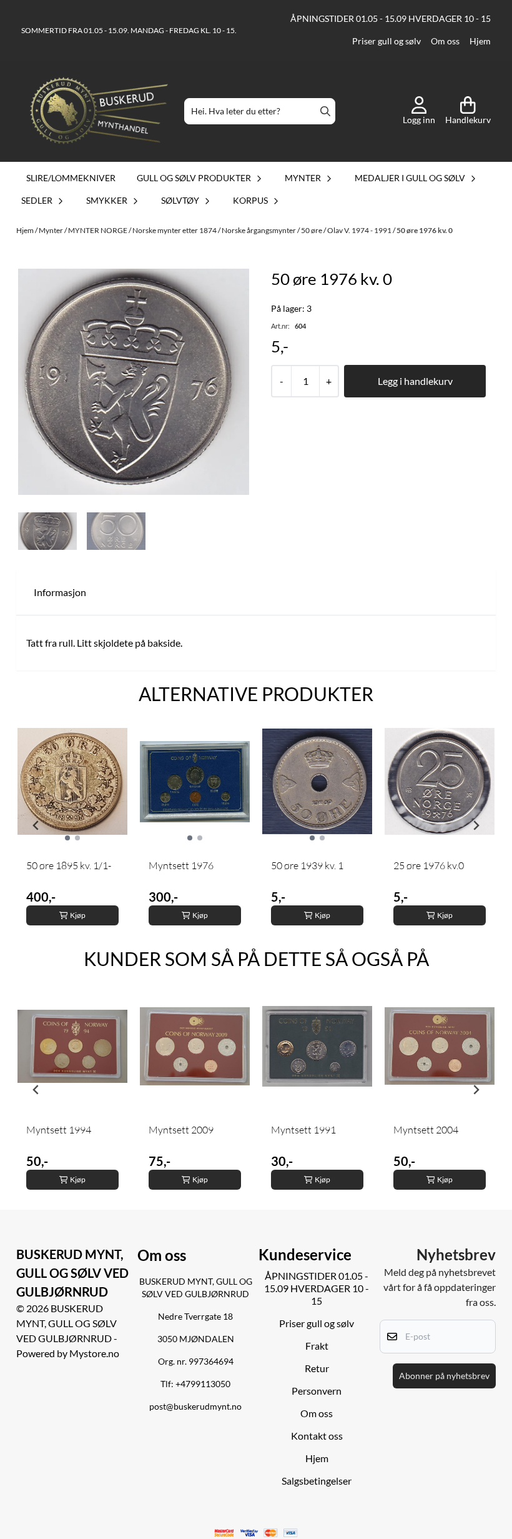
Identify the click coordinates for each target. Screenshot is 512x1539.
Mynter (51, 230)
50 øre (312, 230)
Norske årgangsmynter (259, 230)
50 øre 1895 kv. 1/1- (68, 865)
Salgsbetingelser (317, 1481)
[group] (72, 825)
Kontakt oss (317, 1436)
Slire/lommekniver (71, 177)
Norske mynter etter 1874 (175, 230)
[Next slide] (476, 825)
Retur (317, 1368)
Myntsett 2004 (425, 1129)
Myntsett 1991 (303, 1129)
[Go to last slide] (36, 825)
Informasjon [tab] (60, 592)
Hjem (480, 41)
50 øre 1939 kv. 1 (307, 865)
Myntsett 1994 (58, 1129)
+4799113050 (202, 1384)
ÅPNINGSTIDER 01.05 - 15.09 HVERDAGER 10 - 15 (390, 19)
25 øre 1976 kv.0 (428, 865)
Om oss (445, 41)
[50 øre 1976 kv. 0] (133, 382)
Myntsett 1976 (181, 865)
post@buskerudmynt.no (195, 1407)
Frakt (316, 1346)
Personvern (317, 1391)
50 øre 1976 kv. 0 (424, 230)
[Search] (325, 111)
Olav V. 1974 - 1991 (360, 230)
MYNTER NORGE (98, 230)
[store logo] (99, 111)
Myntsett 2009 (181, 1129)
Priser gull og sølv (386, 41)
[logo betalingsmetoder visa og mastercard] (256, 1533)
